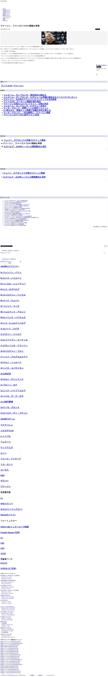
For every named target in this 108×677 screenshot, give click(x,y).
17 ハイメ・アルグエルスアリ (14, 357)
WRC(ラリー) (6, 503)
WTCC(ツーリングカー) (11, 509)
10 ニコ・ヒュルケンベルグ (13, 323)
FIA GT (3, 563)
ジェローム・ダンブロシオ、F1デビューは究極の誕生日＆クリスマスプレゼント (40, 97)
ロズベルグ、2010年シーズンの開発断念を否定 (25, 146)
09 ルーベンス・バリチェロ (13, 317)
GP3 (2, 548)
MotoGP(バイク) (7, 515)
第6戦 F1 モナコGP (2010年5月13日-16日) (9, 649)
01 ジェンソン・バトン (11, 272)
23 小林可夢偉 (6, 402)
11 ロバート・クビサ (9, 329)
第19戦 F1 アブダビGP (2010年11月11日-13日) (10, 672)
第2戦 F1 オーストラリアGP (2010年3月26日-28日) (11, 643)
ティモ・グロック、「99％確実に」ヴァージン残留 (27, 112)
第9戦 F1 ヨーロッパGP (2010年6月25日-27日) (10, 654)
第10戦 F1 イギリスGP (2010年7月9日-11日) (10, 656)
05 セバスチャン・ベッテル (13, 295)
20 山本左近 (5, 374)
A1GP (3, 553)
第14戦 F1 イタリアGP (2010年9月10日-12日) (10, 662)
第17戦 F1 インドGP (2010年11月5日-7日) (9, 669)
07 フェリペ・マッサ (9, 306)
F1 (1, 498)
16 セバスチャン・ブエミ (12, 351)
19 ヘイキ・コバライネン (12, 368)
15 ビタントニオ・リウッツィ (14, 345)
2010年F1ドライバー (9, 266)
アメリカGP (6, 86)
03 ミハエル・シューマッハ (13, 284)
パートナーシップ (50, 675)
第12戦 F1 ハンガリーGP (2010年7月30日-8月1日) (11, 659)
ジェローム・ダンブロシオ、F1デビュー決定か (25, 106)
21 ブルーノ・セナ (8, 385)
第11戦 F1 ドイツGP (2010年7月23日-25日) (9, 657)
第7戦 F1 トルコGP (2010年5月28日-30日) (9, 651)
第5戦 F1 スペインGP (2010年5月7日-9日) (9, 648)
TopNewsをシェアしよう (5, 261)
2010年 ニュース (6, 10)
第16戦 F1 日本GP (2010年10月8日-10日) (9, 666)
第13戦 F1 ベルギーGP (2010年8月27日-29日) (10, 661)
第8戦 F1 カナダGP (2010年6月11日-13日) (9, 653)
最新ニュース (6, 13)
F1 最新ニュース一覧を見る (100, 226)
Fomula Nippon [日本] (10, 532)
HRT (2, 475)
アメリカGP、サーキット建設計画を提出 (22, 101)
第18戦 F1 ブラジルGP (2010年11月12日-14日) (10, 670)
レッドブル (5, 436)
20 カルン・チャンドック (12, 379)
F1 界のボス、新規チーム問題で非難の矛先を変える (27, 110)
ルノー (3, 453)
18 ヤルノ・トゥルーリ (10, 362)
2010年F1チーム (7, 419)
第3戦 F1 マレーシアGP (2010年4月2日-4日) (10, 644)
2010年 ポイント (6, 11)
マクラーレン (6, 425)
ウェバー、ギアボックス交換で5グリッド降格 (25, 140)
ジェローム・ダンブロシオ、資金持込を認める (25, 95)
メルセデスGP (7, 430)
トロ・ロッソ (6, 464)
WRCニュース (6, 17)
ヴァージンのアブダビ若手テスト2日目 (21, 115)
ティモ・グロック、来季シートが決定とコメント (26, 108)
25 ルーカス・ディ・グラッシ (14, 413)
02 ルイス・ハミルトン (11, 278)
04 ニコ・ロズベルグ (9, 289)
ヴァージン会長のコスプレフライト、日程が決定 (26, 104)
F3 (1, 538)
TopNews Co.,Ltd (13, 675)
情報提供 (40, 675)
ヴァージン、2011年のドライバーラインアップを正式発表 (30, 99)
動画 (4, 19)
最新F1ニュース (6, 15)
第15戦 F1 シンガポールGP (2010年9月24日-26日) (11, 664)
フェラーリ (5, 442)
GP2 (2, 543)
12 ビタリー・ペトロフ (10, 334)
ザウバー (4, 481)
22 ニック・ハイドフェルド (13, 390)
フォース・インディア (10, 459)
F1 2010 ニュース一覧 (5, 197)
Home (4, 8)
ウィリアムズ (6, 447)
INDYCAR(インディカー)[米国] (14, 527)
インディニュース (7, 16)
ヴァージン (18, 86)
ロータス (4, 470)
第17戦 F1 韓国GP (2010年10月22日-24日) (9, 667)
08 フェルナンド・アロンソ (13, 312)
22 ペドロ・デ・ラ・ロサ (11, 396)
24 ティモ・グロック (9, 407)
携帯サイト (5, 20)
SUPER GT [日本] (8, 568)
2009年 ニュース (6, 12)
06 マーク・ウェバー (9, 300)
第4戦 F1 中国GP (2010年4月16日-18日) (9, 646)
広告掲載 (32, 675)
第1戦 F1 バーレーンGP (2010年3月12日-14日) (10, 641)
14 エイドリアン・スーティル (14, 340)
